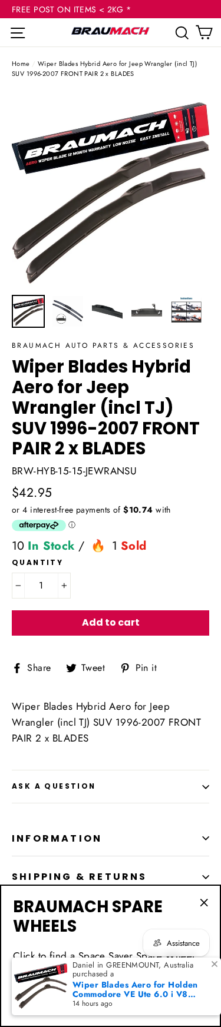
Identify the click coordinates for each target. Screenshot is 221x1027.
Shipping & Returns (79, 876)
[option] (110, 189)
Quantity (37, 563)
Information (57, 838)
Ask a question (54, 786)
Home (21, 63)
